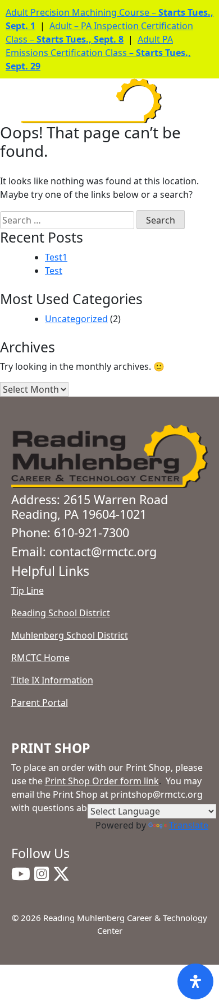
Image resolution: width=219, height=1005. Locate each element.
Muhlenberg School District (69, 635)
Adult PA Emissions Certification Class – (98, 52)
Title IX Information (52, 680)
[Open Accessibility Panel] (195, 981)
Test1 (56, 257)
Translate (188, 825)
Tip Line (27, 590)
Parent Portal (39, 702)
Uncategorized (76, 319)
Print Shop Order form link (102, 781)
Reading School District (60, 613)
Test (53, 270)
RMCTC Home (40, 658)
